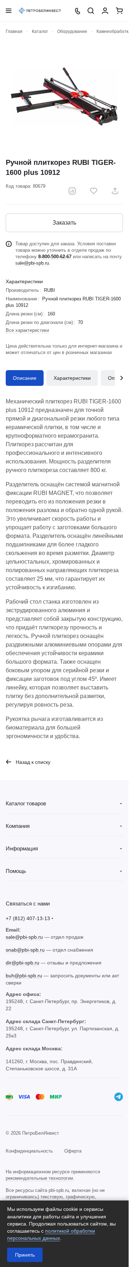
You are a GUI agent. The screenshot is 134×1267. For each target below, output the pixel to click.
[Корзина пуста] (119, 10)
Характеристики (72, 378)
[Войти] (105, 10)
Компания (18, 826)
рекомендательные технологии (39, 1178)
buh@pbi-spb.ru (24, 975)
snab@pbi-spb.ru (25, 950)
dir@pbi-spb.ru (22, 963)
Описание (24, 378)
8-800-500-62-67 (54, 256)
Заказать (64, 223)
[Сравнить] (72, 191)
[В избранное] (93, 191)
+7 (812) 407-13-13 (28, 918)
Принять (25, 1255)
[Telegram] (118, 1096)
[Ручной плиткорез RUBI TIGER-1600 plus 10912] (64, 96)
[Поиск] (90, 10)
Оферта (72, 1151)
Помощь (16, 871)
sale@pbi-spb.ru (32, 263)
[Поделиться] (115, 191)
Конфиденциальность (29, 1151)
